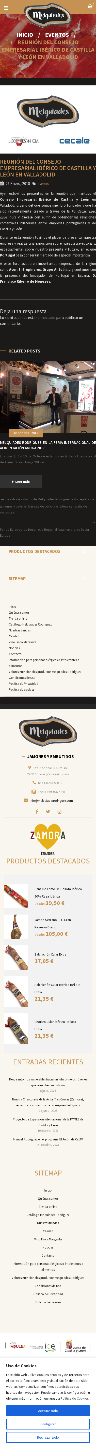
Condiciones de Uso (22, 678)
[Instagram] (59, 811)
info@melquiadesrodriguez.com (51, 801)
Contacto (15, 654)
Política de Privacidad (23, 684)
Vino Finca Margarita (22, 642)
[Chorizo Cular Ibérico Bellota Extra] (17, 1028)
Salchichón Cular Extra (50, 954)
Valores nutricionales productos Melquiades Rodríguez (45, 672)
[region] (48, 1403)
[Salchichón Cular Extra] (17, 957)
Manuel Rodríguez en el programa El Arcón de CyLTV (48, 1139)
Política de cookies (21, 689)
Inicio (25, 35)
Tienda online (18, 618)
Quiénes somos (19, 612)
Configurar (48, 1424)
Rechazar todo (48, 1437)
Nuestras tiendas (20, 630)
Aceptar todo (48, 1411)
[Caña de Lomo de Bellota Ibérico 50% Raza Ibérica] (17, 896)
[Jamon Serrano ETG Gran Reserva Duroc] (17, 927)
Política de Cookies (75, 1398)
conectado (46, 317)
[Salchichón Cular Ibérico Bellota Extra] (17, 991)
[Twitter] (48, 811)
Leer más (22, 481)
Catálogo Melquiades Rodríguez (30, 624)
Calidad (14, 636)
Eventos (57, 35)
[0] (90, 7)
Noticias (14, 648)
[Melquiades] (48, 731)
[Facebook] (36, 811)
